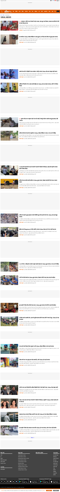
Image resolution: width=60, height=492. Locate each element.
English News (3, 463)
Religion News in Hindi (22, 464)
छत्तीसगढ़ (54, 471)
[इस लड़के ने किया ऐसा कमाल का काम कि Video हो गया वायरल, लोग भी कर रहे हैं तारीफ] (9, 430)
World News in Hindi (22, 456)
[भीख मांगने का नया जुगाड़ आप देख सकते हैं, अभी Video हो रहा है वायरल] (9, 362)
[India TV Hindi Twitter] (54, 0)
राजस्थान (20, 30)
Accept (49, 490)
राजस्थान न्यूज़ (55, 464)
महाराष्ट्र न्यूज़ (55, 463)
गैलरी (42, 11)
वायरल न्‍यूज (21, 42)
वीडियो (16, 11)
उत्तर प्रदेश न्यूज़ (55, 455)
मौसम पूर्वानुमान (3, 469)
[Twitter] (5, 481)
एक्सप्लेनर (45, 11)
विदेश (22, 11)
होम (13, 11)
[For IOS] (54, 481)
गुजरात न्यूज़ (55, 466)
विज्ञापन (2, 458)
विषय (3, 15)
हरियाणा (54, 469)
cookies (43, 490)
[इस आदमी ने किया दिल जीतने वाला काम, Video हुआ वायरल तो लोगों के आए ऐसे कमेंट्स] (9, 308)
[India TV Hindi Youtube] (55, 0)
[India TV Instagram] (7, 481)
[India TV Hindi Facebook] (53, 0)
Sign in (57, 0)
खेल (29, 11)
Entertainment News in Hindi (23, 458)
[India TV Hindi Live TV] (58, 11)
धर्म (39, 11)
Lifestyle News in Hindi (22, 469)
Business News (21, 463)
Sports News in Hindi (22, 459)
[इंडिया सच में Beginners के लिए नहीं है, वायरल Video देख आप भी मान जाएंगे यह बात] (9, 232)
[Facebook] (2, 481)
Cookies (2, 490)
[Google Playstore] (23, 481)
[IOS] (50, 0)
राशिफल (36, 11)
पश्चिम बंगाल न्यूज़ (55, 458)
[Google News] (16, 481)
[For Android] (44, 481)
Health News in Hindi (22, 468)
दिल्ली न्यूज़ (54, 456)
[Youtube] (10, 481)
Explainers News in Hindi (23, 466)
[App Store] (33, 481)
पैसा (32, 11)
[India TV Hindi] (7, 11)
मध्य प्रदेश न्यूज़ (55, 461)
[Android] (51, 0)
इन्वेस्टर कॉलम (3, 461)
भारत (19, 11)
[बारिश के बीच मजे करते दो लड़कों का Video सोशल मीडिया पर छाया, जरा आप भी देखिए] (9, 136)
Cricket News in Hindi (22, 461)
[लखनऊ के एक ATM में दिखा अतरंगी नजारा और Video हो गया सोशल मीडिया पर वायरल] (9, 417)
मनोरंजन (26, 11)
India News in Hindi (21, 455)
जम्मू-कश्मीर (55, 473)
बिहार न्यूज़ (54, 459)
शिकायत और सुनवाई (4, 459)
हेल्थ (49, 11)
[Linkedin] (13, 481)
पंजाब (54, 468)
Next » (32, 437)
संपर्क (1, 455)
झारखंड (54, 474)
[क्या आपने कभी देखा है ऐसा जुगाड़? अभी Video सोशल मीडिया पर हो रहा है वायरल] (9, 349)
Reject (56, 490)
